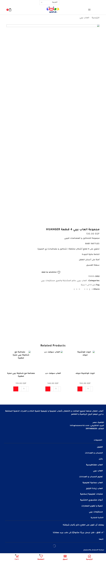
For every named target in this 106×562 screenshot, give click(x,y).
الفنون (100, 447)
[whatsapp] (76, 289)
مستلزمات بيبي (48, 281)
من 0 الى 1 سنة (88, 285)
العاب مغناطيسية (94, 465)
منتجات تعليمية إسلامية (91, 494)
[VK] (87, 289)
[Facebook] (89, 289)
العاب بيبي (84, 18)
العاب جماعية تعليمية (93, 483)
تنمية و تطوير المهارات (92, 506)
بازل (101, 459)
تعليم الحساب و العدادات (91, 477)
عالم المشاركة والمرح (66, 281)
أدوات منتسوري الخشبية (91, 500)
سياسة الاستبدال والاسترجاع (94, 550)
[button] (79, 388)
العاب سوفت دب (53, 374)
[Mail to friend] (82, 289)
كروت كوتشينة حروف (85, 374)
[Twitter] (92, 289)
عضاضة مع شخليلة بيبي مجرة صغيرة (21, 375)
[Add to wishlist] (95, 356)
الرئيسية (95, 18)
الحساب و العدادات (94, 453)
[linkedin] (79, 289)
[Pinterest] (85, 289)
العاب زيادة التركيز (94, 489)
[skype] (74, 289)
